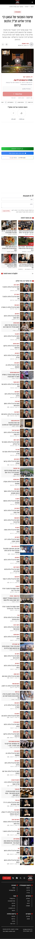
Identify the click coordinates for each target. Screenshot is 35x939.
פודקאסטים (12, 890)
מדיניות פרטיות (6, 929)
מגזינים (28, 916)
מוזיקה (13, 906)
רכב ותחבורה (11, 908)
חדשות (28, 888)
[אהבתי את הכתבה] (21, 113)
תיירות (13, 903)
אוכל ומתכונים (11, 901)
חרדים (28, 890)
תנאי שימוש (12, 931)
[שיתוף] (2, 44)
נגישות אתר (5, 931)
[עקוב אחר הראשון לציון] (6, 102)
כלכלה (13, 921)
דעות (28, 901)
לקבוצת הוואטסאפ (16, 149)
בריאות (13, 919)
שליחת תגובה (6, 211)
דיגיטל (13, 910)
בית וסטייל (12, 898)
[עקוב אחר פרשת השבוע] (16, 102)
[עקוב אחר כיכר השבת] (26, 102)
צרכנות (13, 916)
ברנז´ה (28, 892)
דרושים (13, 929)
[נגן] (17, 61)
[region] (17, 61)
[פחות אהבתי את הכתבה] (13, 113)
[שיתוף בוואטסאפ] (6, 44)
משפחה (28, 906)
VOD (13, 888)
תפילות (28, 898)
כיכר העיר (12, 923)
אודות (16, 929)
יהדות (28, 903)
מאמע (28, 919)
